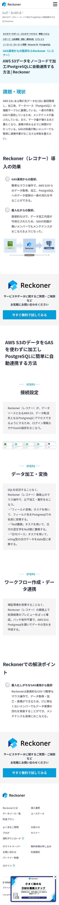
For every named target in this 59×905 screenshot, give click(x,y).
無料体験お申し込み (41, 846)
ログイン (7, 865)
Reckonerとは (10, 807)
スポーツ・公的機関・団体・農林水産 (18, 39)
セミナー (35, 832)
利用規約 (35, 852)
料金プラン (8, 819)
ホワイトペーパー (12, 846)
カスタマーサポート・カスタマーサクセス (20, 33)
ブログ (6, 832)
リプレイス (39, 39)
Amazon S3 (33, 44)
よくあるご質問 (11, 827)
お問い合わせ (9, 852)
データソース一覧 (12, 813)
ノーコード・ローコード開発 (14, 44)
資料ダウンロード (12, 838)
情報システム (44, 33)
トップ (5, 12)
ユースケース (16, 12)
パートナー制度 (11, 857)
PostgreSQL (45, 44)
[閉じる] (55, 876)
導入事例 (35, 807)
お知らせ (35, 827)
